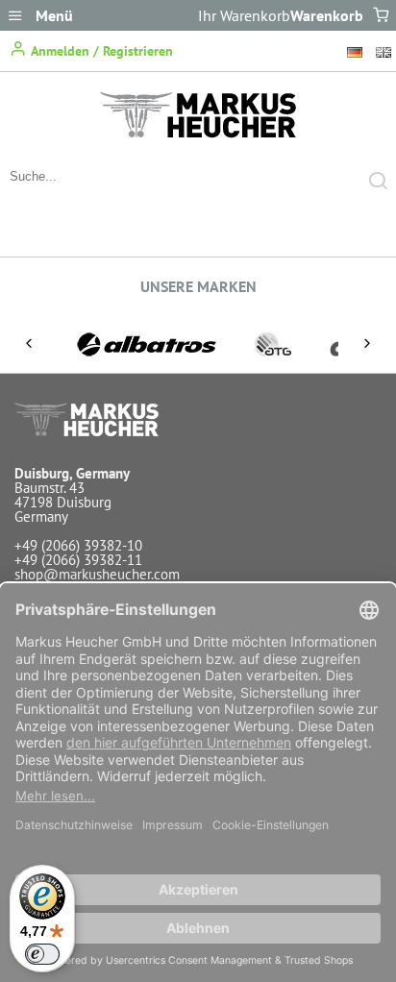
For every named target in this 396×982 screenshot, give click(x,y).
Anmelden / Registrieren (100, 51)
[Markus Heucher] (198, 132)
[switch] (42, 954)
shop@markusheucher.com (97, 574)
